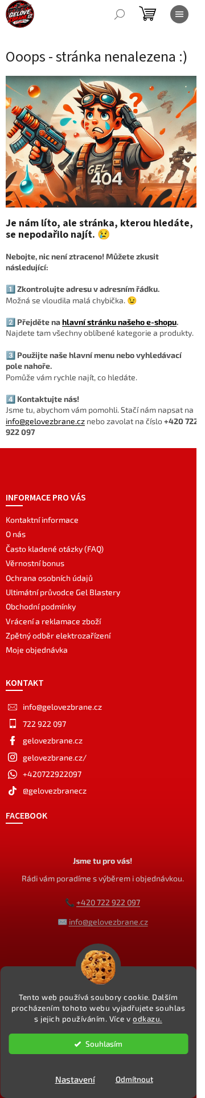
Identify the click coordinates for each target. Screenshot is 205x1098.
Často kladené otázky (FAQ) (55, 549)
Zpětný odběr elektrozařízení (58, 635)
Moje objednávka (37, 649)
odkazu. (147, 1018)
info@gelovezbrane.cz (45, 421)
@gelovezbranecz (55, 790)
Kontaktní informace (42, 519)
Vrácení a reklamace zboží (53, 621)
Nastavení (75, 1079)
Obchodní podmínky (41, 606)
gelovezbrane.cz (53, 740)
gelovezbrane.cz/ (55, 757)
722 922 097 (44, 724)
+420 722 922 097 (108, 902)
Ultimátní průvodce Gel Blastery (63, 592)
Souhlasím (103, 1043)
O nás (16, 534)
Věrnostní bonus (35, 563)
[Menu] (179, 14)
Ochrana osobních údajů (49, 578)
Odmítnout (134, 1079)
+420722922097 (52, 774)
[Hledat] (119, 14)
